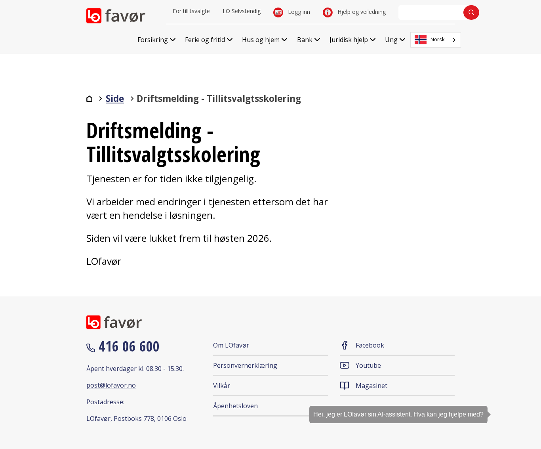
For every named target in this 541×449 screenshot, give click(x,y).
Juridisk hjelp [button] (349, 39)
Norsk (438, 39)
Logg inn (298, 11)
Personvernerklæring (245, 365)
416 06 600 (127, 346)
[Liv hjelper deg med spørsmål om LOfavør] (523, 419)
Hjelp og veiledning (361, 11)
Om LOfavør (231, 345)
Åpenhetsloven (235, 405)
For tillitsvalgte (191, 11)
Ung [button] (391, 39)
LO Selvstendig (242, 11)
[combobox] (435, 40)
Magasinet (371, 385)
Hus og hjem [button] (261, 39)
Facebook (370, 345)
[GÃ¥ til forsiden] (89, 99)
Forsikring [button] (152, 39)
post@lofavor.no (111, 385)
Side (115, 98)
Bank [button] (304, 39)
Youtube (368, 365)
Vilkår (221, 385)
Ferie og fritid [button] (205, 39)
